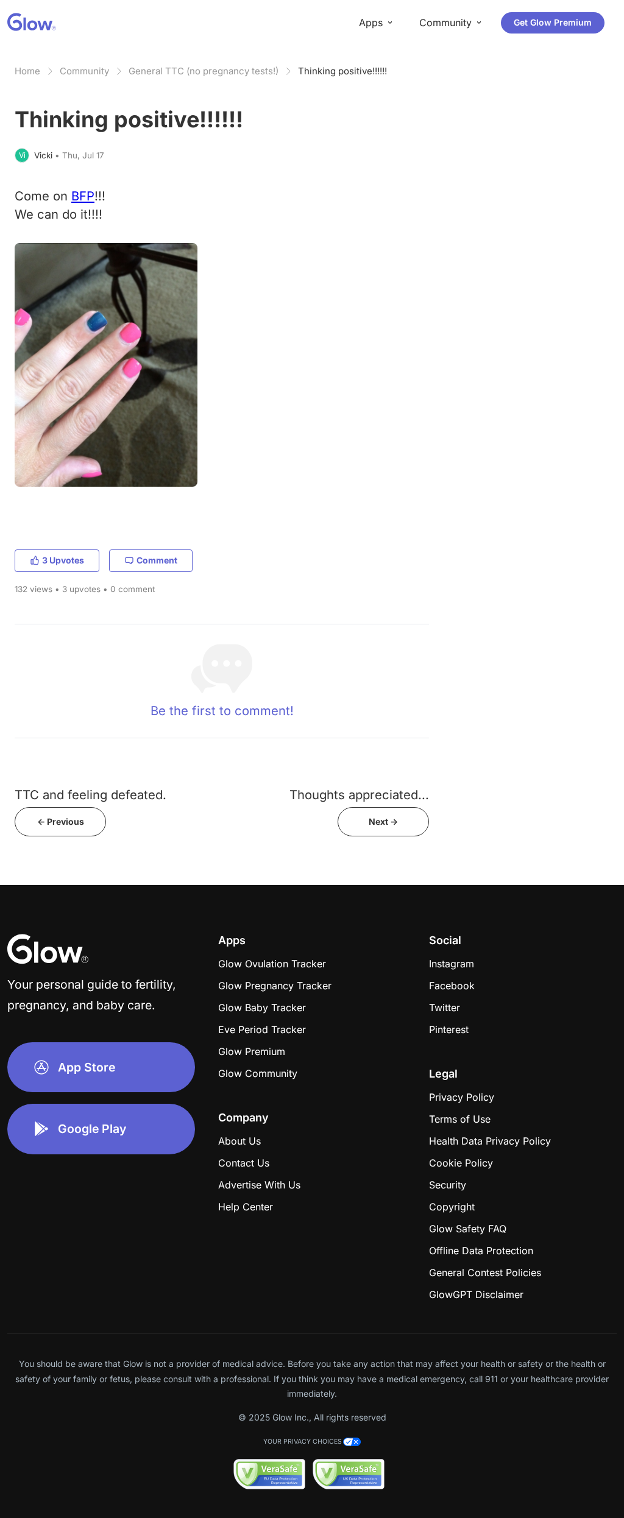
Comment (156, 560)
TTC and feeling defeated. (90, 794)
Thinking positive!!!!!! (342, 71)
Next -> (383, 821)
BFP (82, 195)
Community (84, 71)
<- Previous (60, 821)
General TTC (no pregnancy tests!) (203, 71)
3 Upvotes (63, 560)
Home (27, 71)
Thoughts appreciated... (359, 794)
